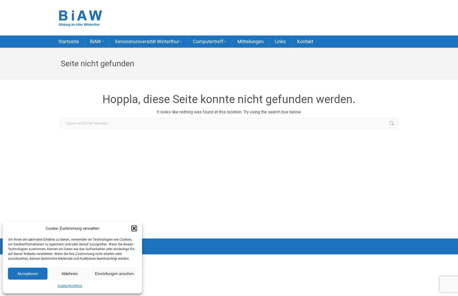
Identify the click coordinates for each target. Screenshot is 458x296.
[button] (134, 228)
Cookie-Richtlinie (70, 286)
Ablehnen (69, 273)
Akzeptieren (27, 273)
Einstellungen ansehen (114, 273)
